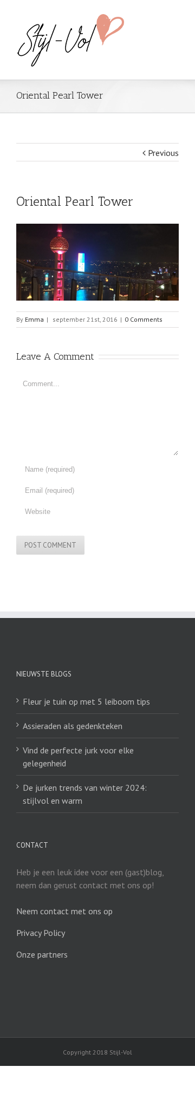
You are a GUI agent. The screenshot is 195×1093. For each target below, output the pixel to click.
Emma (34, 319)
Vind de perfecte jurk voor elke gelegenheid (78, 757)
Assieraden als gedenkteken (72, 725)
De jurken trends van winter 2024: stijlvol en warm (85, 794)
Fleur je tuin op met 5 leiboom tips (86, 701)
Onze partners (42, 954)
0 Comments (143, 319)
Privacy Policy (40, 932)
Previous (163, 152)
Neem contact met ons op (64, 911)
